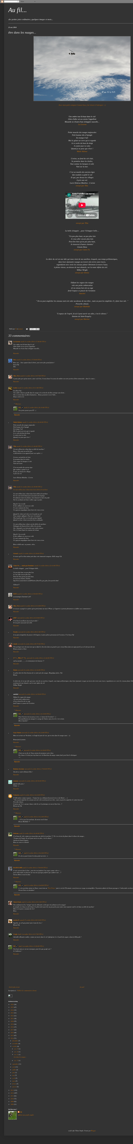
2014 (12, 1038)
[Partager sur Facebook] (36, 329)
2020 (12, 1021)
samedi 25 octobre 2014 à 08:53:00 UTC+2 (33, 920)
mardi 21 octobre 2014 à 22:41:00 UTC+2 (47, 566)
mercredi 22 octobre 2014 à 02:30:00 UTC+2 (31, 618)
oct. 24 (16, 1052)
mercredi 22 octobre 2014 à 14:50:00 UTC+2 (32, 694)
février (14, 1084)
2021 (12, 1018)
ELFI (15, 594)
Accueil (82, 987)
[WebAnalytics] (10, 997)
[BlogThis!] (32, 329)
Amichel (82, 293)
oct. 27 (16, 1049)
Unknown (16, 795)
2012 (12, 1093)
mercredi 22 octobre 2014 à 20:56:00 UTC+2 (32, 781)
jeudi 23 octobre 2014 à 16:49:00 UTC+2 (31, 833)
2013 (12, 1090)
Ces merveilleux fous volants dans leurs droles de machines (30, 490)
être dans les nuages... (20, 1057)
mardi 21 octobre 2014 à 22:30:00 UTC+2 (29, 487)
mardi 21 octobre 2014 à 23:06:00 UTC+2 (29, 594)
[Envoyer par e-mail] (31, 329)
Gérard (15, 553)
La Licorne (82, 124)
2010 (12, 1099)
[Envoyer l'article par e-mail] (26, 329)
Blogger (93, 1131)
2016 (12, 1032)
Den (14, 360)
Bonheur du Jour (18, 769)
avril (13, 1078)
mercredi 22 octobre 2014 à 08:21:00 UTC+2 (31, 632)
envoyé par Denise (82, 273)
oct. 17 (16, 1060)
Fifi (19, 407)
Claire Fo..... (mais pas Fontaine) (23, 565)
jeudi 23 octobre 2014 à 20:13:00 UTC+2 (34, 902)
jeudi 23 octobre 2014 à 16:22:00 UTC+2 (32, 795)
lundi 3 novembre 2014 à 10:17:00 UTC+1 (30, 934)
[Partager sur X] (34, 329)
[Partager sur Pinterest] (38, 329)
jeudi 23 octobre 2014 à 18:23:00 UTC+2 (36, 817)
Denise (15, 670)
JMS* (15, 618)
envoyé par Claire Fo (82, 250)
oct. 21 (16, 1054)
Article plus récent (14, 987)
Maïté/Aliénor (17, 422)
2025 (12, 1007)
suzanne (15, 781)
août (13, 1067)
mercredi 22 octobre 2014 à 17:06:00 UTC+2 (38, 769)
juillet (14, 1070)
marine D (16, 920)
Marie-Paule (17, 902)
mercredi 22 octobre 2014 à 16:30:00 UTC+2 (37, 750)
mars (14, 1081)
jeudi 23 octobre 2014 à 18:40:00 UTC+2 (36, 885)
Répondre (16, 353)
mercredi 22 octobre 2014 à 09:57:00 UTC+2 (31, 644)
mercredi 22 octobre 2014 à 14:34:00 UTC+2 (31, 670)
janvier (14, 1087)
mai (13, 1075)
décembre (15, 1041)
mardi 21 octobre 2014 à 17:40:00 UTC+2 (33, 341)
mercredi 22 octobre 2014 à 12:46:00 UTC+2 (40, 658)
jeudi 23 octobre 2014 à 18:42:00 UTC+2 (36, 853)
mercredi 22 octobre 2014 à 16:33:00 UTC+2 (37, 714)
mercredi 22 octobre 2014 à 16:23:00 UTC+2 (35, 733)
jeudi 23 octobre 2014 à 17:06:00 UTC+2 (35, 868)
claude (15, 644)
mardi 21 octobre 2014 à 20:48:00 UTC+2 (35, 422)
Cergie (15, 934)
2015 (12, 1035)
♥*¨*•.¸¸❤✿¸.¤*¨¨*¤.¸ (19, 658)
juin (13, 1072)
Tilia (14, 446)
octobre (14, 1046)
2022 (12, 1016)
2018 (12, 1027)
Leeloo (15, 388)
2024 (12, 1010)
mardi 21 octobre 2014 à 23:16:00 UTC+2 (33, 606)
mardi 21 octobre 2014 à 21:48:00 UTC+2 (29, 446)
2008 (12, 1104)
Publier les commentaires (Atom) (26, 990)
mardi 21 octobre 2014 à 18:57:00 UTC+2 (33, 376)
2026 (12, 1004)
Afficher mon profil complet (26, 1115)
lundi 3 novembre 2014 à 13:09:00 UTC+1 (31, 946)
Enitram (16, 833)
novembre (15, 1043)
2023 (12, 1013)
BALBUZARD (17, 867)
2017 (12, 1030)
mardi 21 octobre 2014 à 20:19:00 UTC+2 (36, 407)
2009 (12, 1101)
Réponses (18, 404)
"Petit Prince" (51, 888)
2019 (12, 1024)
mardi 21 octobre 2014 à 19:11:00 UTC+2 (30, 388)
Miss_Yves (16, 376)
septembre (15, 1064)
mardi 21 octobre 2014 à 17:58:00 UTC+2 (29, 360)
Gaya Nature (17, 732)
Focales (15, 632)
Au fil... (17, 10)
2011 (12, 1096)
